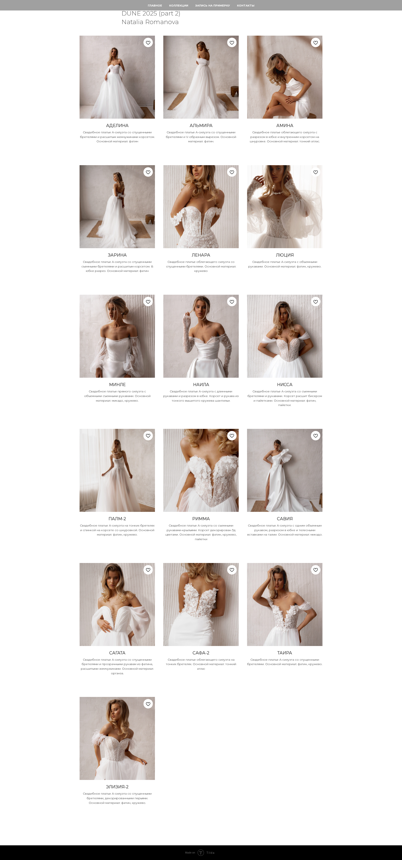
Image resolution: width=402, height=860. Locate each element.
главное (155, 5)
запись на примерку (212, 5)
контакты (245, 5)
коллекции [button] (178, 5)
